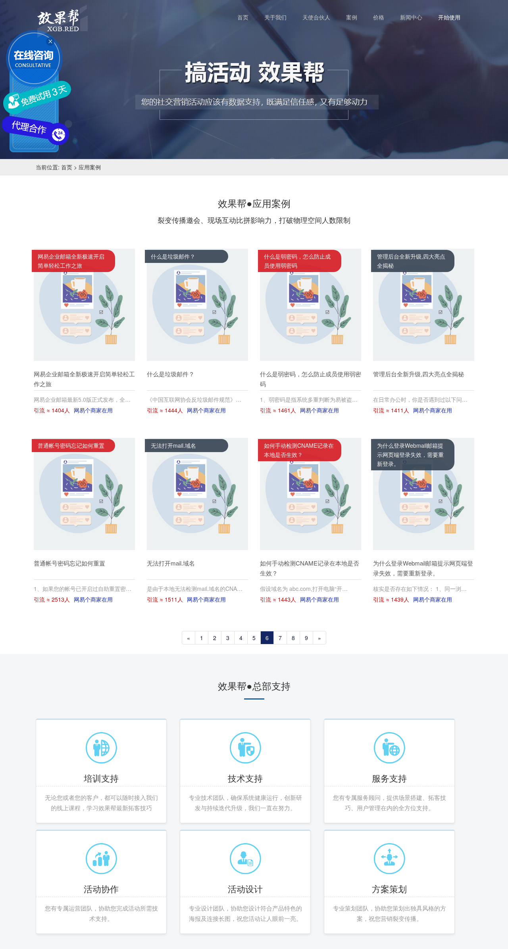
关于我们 (279, 17)
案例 (355, 17)
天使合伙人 (320, 17)
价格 (382, 17)
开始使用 (449, 17)
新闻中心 (415, 17)
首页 (246, 17)
